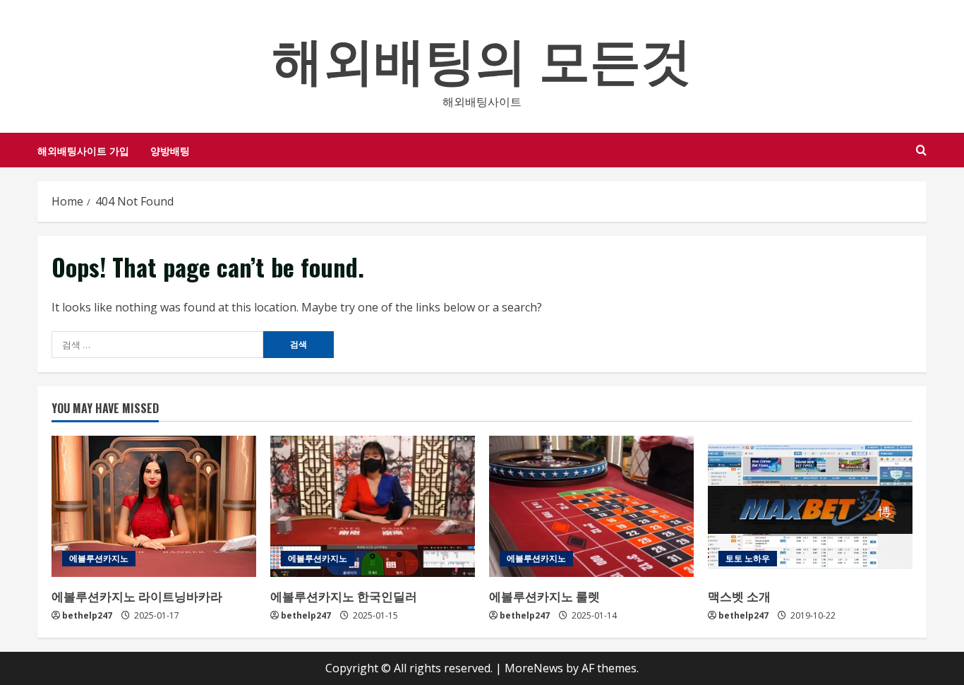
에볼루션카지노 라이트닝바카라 (137, 595)
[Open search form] (921, 150)
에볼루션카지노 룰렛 (544, 595)
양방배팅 (170, 150)
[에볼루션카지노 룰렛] (591, 506)
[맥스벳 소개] (810, 506)
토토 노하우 (747, 558)
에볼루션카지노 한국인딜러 (343, 595)
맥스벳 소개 (739, 595)
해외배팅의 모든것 (482, 56)
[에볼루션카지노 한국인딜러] (372, 506)
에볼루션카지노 (98, 558)
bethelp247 (87, 615)
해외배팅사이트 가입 (83, 150)
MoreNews (534, 668)
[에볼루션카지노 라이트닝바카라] (154, 506)
